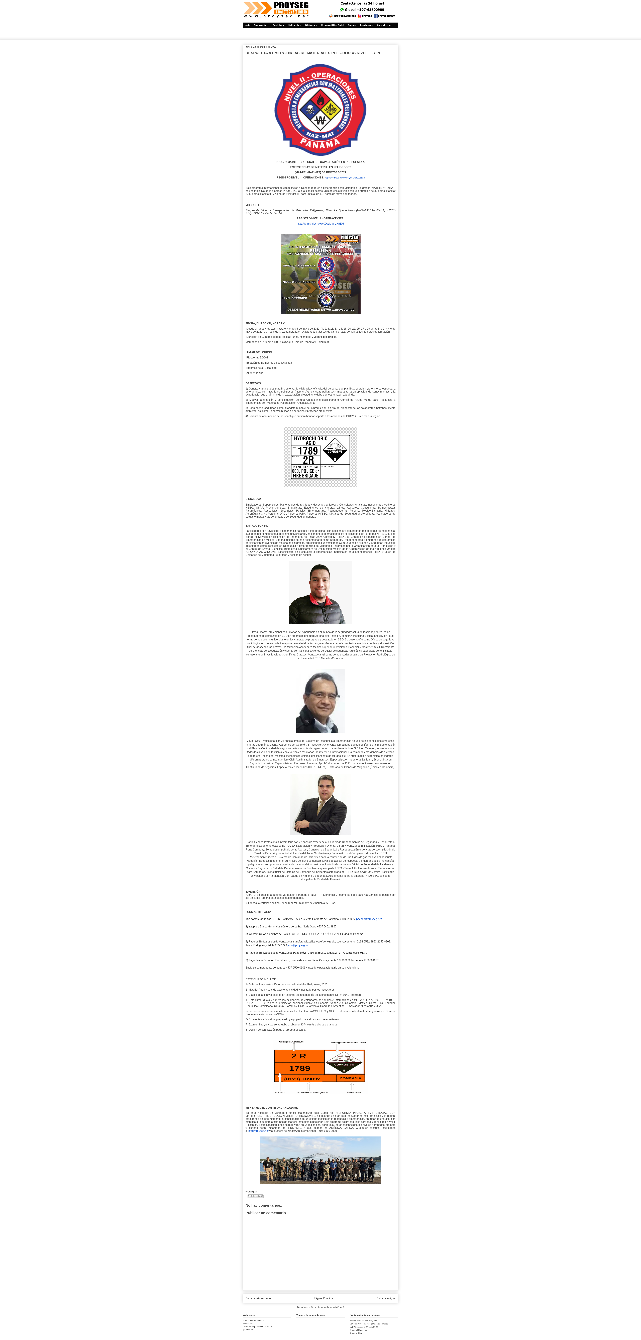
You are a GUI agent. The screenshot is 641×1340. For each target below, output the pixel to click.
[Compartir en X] (255, 1196)
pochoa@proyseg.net (369, 919)
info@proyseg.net (298, 945)
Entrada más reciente (258, 1298)
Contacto (352, 25)
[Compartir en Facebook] (258, 1196)
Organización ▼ (261, 25)
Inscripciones (366, 25)
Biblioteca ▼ (311, 25)
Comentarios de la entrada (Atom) (327, 1307)
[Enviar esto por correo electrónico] (249, 1196)
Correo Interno (384, 25)
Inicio (247, 25)
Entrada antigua (386, 1298)
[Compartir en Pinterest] (262, 1196)
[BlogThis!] (252, 1196)
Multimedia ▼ (294, 25)
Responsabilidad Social (332, 25)
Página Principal (324, 1298)
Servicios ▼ (278, 25)
